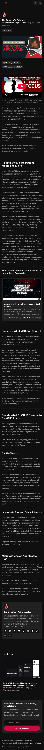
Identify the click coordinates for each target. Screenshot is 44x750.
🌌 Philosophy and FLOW (12, 67)
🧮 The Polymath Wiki (11, 63)
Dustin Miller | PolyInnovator (15, 23)
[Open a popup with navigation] (3, 3)
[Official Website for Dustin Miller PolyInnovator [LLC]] (6, 3)
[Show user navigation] (40, 3)
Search (35, 3)
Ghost (32, 743)
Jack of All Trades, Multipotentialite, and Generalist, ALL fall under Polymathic (21, 684)
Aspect (38, 743)
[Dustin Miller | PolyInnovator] (4, 14)
